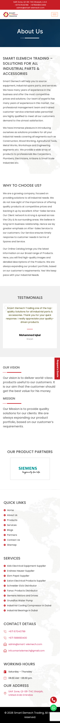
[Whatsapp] (53, 707)
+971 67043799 (16, 631)
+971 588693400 (17, 638)
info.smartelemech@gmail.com (26, 650)
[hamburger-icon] (54, 14)
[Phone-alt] (53, 700)
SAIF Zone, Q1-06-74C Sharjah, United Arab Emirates (25, 693)
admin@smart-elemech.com (25, 644)
